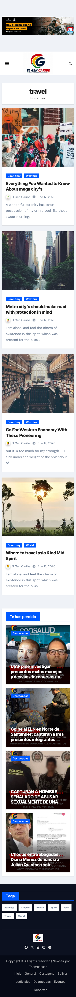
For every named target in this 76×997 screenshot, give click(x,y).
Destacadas (20, 633)
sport (54, 907)
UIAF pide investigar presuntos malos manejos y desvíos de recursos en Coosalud (36, 674)
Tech (66, 907)
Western (31, 176)
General (30, 974)
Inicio (17, 974)
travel (7, 916)
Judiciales (23, 982)
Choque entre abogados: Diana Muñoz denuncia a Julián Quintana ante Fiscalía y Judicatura (35, 862)
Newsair (58, 961)
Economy (14, 176)
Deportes (40, 990)
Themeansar (38, 967)
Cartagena (46, 974)
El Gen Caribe (21, 197)
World (30, 545)
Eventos (59, 982)
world (21, 916)
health (40, 907)
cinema (25, 907)
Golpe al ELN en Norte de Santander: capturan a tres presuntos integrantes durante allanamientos (37, 736)
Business (9, 907)
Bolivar (62, 974)
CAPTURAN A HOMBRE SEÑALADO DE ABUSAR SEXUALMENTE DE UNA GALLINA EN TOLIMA (34, 799)
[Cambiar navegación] (7, 63)
